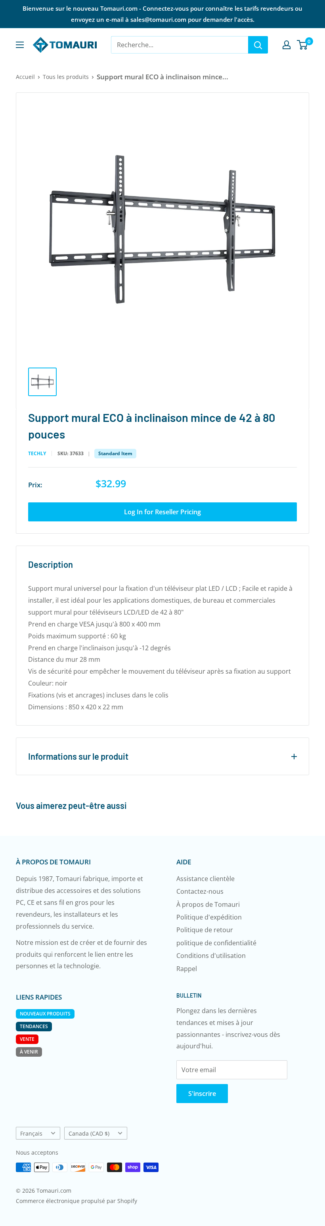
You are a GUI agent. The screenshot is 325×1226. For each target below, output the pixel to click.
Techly (37, 453)
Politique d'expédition (209, 917)
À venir (29, 1051)
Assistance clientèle (205, 878)
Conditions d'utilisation (211, 955)
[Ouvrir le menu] (20, 45)
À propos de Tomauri (208, 904)
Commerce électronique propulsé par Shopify (76, 1201)
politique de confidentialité (216, 943)
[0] (303, 45)
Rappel (186, 968)
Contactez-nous (200, 891)
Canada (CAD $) (89, 1133)
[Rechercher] (258, 45)
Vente (27, 1039)
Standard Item (115, 453)
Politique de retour (204, 929)
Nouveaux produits (45, 1013)
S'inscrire (202, 1093)
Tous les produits (66, 76)
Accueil (25, 76)
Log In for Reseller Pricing (162, 512)
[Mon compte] (287, 44)
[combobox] (179, 45)
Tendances (34, 1026)
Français (31, 1133)
